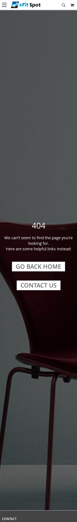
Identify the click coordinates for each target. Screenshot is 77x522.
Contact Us (39, 285)
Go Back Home (38, 267)
